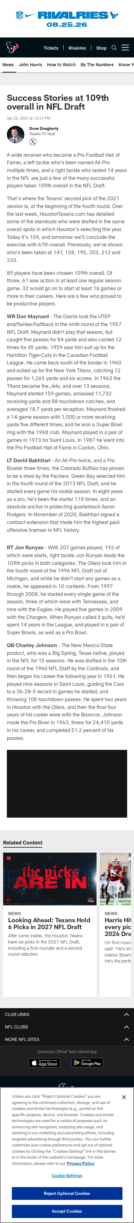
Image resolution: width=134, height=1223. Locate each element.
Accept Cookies (67, 1211)
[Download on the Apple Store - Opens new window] (44, 1063)
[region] (67, 1155)
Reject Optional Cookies (67, 1193)
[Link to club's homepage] (12, 45)
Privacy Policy (80, 1163)
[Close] (124, 1097)
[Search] (114, 47)
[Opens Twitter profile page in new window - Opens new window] (33, 142)
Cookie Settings (67, 1175)
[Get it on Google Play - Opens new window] (87, 1065)
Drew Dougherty (43, 128)
